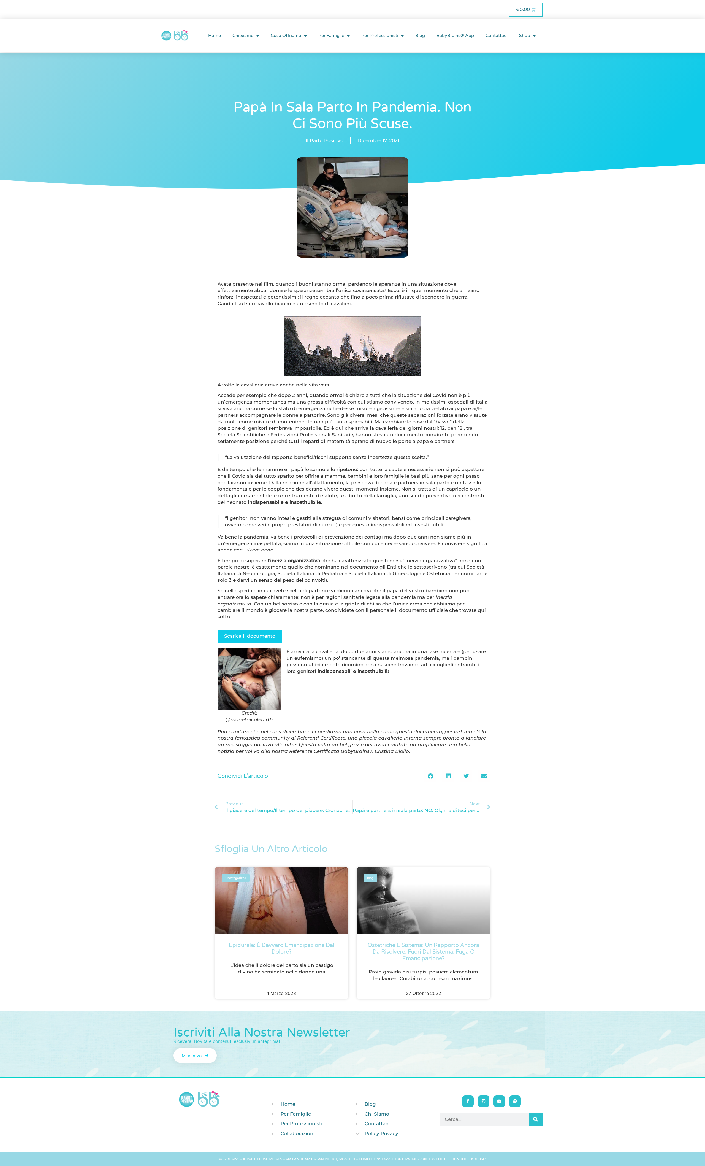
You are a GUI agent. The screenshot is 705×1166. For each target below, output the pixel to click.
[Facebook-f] (468, 1101)
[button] (430, 776)
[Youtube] (499, 1101)
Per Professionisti (379, 35)
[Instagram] (483, 1101)
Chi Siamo (243, 35)
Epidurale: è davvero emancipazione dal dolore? (281, 948)
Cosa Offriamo (286, 35)
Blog (420, 35)
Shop (524, 35)
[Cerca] (536, 1119)
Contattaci (497, 35)
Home (214, 35)
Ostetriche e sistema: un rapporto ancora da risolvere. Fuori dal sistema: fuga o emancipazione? (423, 952)
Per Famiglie (331, 35)
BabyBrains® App (455, 35)
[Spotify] (515, 1101)
